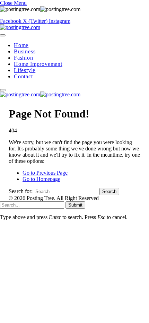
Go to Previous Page (45, 173)
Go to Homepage (41, 179)
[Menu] (3, 35)
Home (21, 45)
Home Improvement (38, 64)
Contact (23, 76)
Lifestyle (24, 70)
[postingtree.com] (20, 27)
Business (24, 51)
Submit (75, 205)
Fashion (23, 58)
